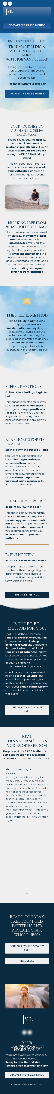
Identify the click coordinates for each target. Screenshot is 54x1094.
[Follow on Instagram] (5, 4)
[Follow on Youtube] (10, 4)
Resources (27, 961)
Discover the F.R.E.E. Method (27, 25)
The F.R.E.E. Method (27, 595)
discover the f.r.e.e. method (27, 94)
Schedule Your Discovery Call (27, 710)
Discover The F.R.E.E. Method (27, 1075)
